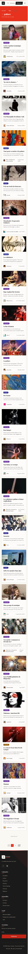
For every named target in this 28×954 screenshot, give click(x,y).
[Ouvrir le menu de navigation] (8, 3)
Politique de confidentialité (9, 917)
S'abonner (14, 936)
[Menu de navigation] (24, 3)
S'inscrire (19, 3)
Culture (4, 878)
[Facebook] (3, 866)
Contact (5, 903)
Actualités (5, 875)
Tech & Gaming (6, 886)
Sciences (5, 888)
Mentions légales (7, 914)
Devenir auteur (6, 905)
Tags (9, 10)
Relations (5, 891)
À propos (5, 900)
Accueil (4, 10)
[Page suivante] (19, 845)
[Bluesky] (7, 866)
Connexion (12, 3)
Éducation (5, 881)
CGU (4, 919)
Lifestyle (5, 883)
